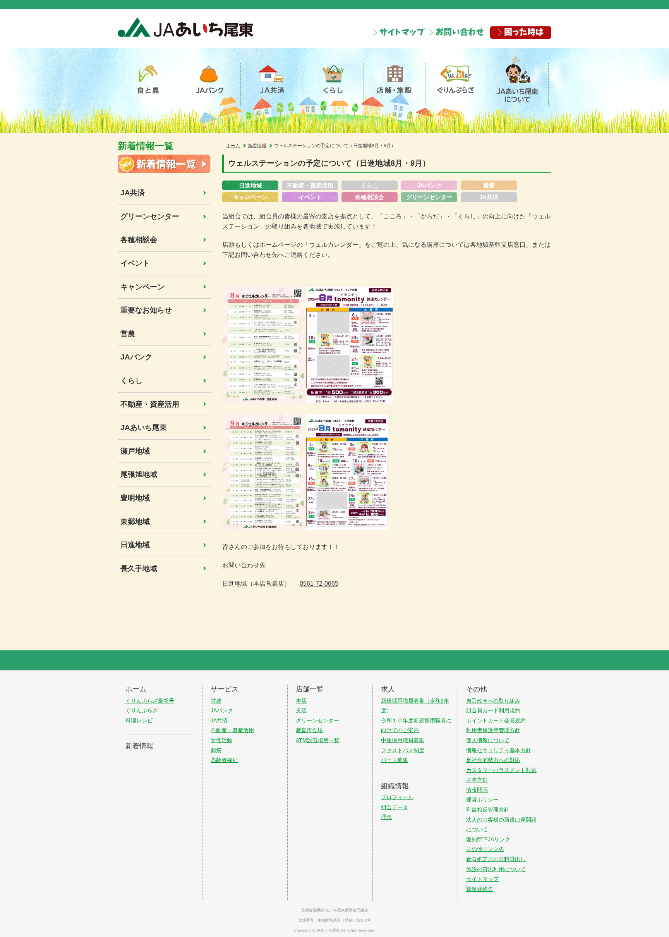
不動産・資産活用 (149, 404)
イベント (135, 263)
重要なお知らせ (146, 310)
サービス (224, 689)
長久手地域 (138, 568)
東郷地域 (135, 521)
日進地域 (135, 545)
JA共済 (132, 193)
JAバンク (136, 357)
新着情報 (257, 145)
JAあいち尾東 (143, 427)
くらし (131, 381)
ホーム (233, 145)
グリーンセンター (149, 216)
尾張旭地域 (138, 474)
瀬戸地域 (135, 451)
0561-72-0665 (319, 583)
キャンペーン (142, 287)
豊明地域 (135, 498)
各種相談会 (138, 240)
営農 (127, 334)
